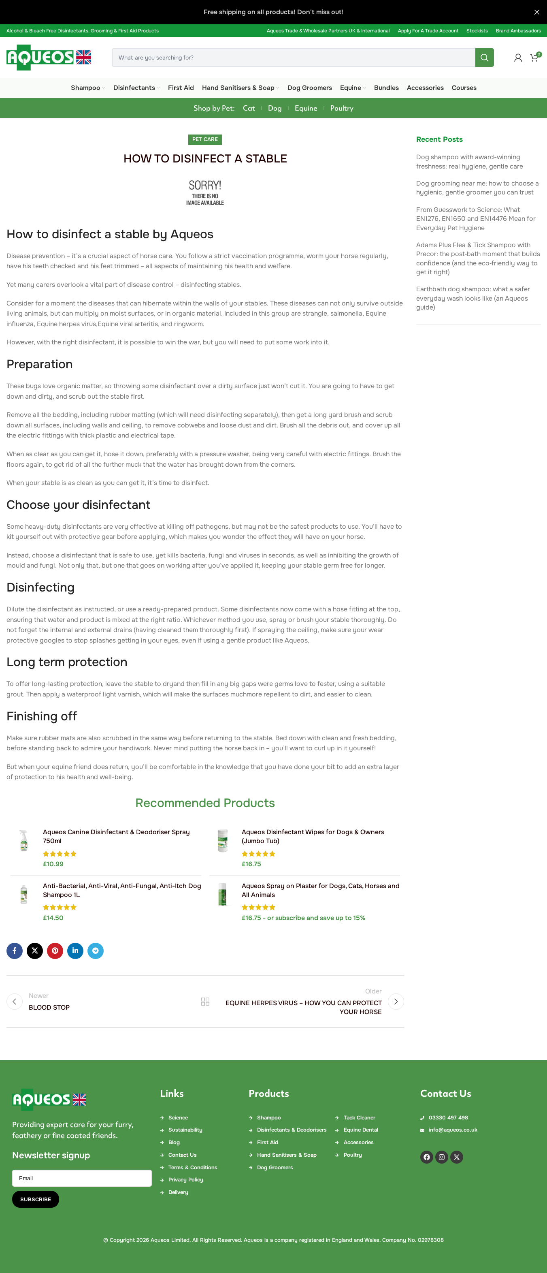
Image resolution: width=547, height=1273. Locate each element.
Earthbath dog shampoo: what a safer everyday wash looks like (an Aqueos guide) (473, 298)
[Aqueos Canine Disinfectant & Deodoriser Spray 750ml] (24, 848)
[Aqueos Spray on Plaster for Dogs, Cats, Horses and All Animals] (222, 902)
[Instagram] (441, 1157)
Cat (249, 108)
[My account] (518, 57)
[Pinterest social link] (55, 951)
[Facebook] (426, 1157)
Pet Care (205, 139)
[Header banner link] (273, 12)
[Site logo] (49, 57)
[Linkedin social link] (75, 951)
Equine (306, 108)
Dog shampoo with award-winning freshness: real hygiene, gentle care (469, 161)
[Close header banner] (537, 12)
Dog (275, 108)
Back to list (205, 1001)
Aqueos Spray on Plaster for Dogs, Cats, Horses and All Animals (321, 890)
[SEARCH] (484, 57)
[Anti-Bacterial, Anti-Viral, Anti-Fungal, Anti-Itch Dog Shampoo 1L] (24, 902)
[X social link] (35, 951)
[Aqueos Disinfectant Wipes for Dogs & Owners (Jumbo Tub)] (222, 848)
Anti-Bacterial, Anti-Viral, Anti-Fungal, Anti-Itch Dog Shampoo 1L (122, 890)
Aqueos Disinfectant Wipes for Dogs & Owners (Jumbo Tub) (313, 836)
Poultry (341, 108)
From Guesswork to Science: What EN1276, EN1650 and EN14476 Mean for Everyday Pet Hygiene (476, 218)
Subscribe (35, 1199)
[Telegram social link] (95, 951)
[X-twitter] (456, 1157)
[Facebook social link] (14, 951)
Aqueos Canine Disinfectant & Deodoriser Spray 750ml (116, 836)
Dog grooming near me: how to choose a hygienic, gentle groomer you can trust (477, 188)
